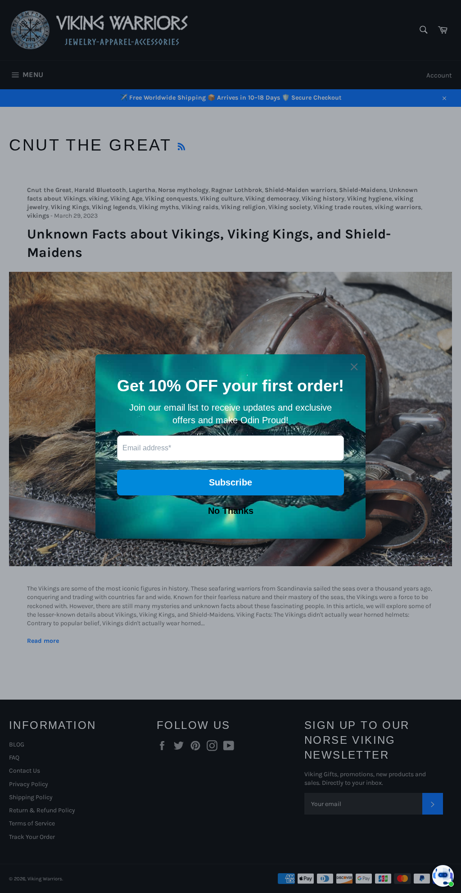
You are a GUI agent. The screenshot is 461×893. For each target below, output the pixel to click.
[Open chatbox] (443, 876)
